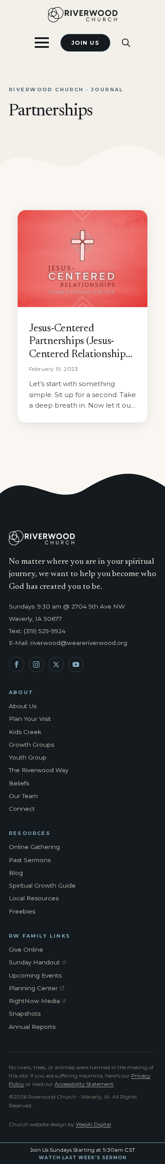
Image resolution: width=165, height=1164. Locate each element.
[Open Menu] (42, 43)
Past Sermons (30, 859)
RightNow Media (39, 1001)
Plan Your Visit (30, 718)
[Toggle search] (126, 43)
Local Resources (34, 898)
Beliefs (19, 783)
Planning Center (39, 988)
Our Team (23, 795)
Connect (22, 808)
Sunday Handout (39, 963)
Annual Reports (32, 1026)
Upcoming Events (35, 975)
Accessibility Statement (84, 1084)
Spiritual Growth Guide (42, 885)
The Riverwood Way (38, 770)
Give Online (26, 949)
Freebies (22, 911)
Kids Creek (25, 731)
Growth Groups (31, 744)
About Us (23, 705)
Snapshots (24, 1013)
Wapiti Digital (93, 1124)
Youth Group (28, 757)
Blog (16, 872)
